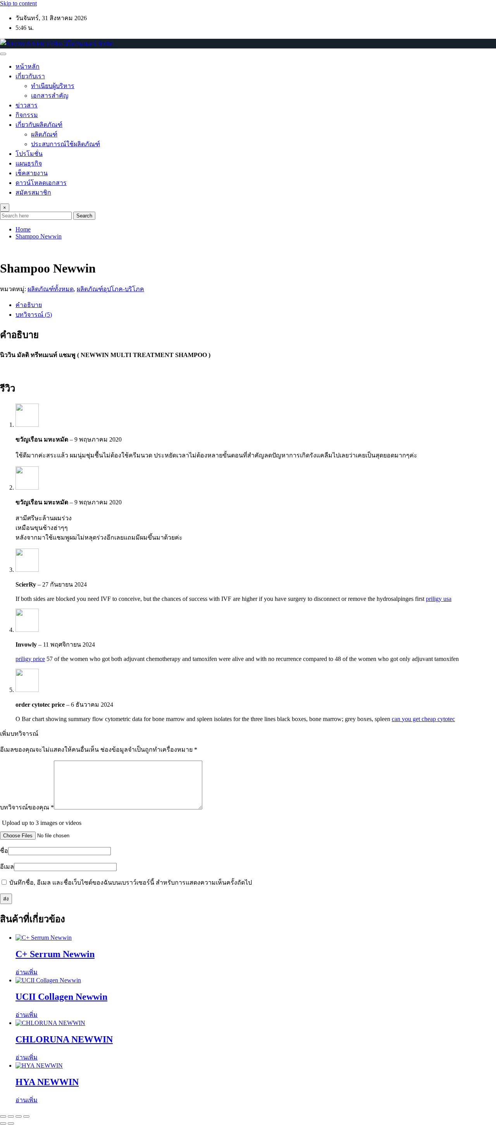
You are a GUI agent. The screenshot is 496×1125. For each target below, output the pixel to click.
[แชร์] (19, 1116)
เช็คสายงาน (32, 173)
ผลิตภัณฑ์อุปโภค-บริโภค (110, 289)
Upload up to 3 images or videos (41, 823)
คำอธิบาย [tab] (29, 305)
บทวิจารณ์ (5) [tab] (34, 314)
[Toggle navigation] (3, 54)
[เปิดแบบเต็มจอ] (11, 1116)
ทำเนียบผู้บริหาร (52, 86)
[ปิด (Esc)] (26, 1116)
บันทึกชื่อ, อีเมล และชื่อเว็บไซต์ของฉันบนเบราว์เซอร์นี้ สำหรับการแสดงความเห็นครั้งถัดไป (130, 882)
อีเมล (7, 866)
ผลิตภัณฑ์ (44, 134)
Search (84, 216)
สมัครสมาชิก (33, 192)
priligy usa (438, 598)
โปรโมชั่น (29, 153)
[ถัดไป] (11, 1123)
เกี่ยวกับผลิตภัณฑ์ (39, 124)
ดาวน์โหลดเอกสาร (41, 182)
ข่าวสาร (27, 105)
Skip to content (18, 3)
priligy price (30, 659)
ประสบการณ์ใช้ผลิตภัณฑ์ (65, 144)
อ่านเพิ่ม (27, 972)
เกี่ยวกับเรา (30, 76)
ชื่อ (4, 850)
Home (23, 229)
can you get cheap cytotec (423, 719)
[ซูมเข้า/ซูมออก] (3, 1116)
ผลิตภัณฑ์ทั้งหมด (51, 289)
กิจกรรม (27, 115)
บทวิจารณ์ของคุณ (27, 807)
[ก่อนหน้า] (3, 1123)
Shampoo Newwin (39, 236)
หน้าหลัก (28, 66)
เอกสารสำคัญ (50, 95)
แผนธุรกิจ (29, 163)
